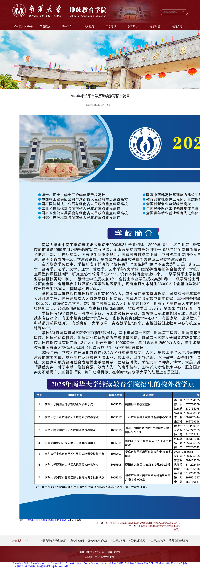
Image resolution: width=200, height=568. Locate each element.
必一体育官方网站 (114, 563)
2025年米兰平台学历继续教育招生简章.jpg (48, 520)
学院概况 (45, 26)
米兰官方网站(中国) (23, 27)
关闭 (175, 529)
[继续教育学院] (59, 11)
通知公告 (177, 26)
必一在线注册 (61, 566)
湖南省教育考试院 (97, 540)
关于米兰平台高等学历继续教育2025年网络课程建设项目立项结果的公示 (143, 523)
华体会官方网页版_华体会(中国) (46, 563)
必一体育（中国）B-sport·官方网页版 (84, 563)
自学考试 (111, 26)
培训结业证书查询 (178, 540)
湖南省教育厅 (77, 540)
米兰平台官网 (118, 540)
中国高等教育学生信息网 (54, 540)
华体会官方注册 (20, 563)
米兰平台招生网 (137, 540)
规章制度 (155, 26)
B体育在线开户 (45, 566)
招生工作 (67, 26)
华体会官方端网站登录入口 (139, 563)
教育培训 (133, 26)
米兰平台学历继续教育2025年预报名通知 (159, 526)
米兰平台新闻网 (157, 540)
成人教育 (89, 26)
